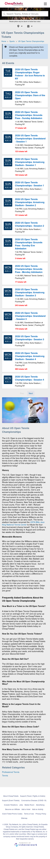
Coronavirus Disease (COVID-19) (33, 800)
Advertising (40, 805)
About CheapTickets (10, 796)
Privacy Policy (41, 813)
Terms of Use (29, 813)
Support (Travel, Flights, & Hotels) (32, 796)
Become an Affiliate (12, 809)
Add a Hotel (26, 809)
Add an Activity (37, 809)
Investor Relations (11, 805)
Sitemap (24, 818)
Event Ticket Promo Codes (12, 813)
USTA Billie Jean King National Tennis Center (23, 523)
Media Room (29, 805)
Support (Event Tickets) (11, 800)
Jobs (21, 805)
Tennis (5, 775)
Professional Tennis (10, 772)
